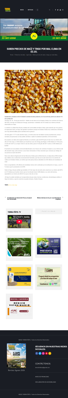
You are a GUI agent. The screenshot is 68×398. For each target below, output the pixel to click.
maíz (13, 185)
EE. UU (10, 185)
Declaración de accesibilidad (45, 382)
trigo (16, 185)
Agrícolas (29, 55)
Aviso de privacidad (42, 376)
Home (11, 55)
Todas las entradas (20, 55)
